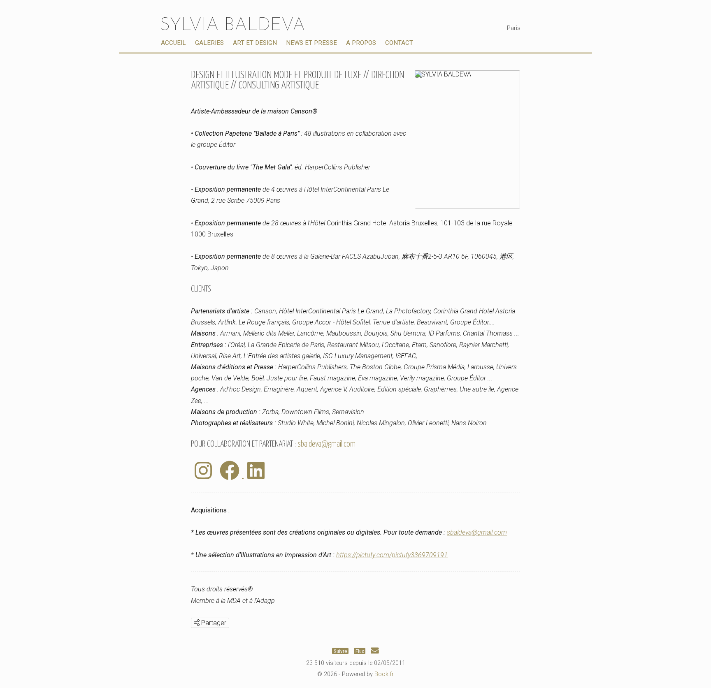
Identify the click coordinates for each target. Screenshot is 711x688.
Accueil (173, 42)
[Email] (375, 651)
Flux (360, 651)
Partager (213, 623)
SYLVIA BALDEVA (232, 26)
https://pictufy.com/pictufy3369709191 (392, 555)
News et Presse (311, 42)
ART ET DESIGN (255, 42)
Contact (399, 42)
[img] (197, 622)
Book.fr (384, 674)
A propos (361, 42)
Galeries (209, 42)
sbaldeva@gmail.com (326, 444)
